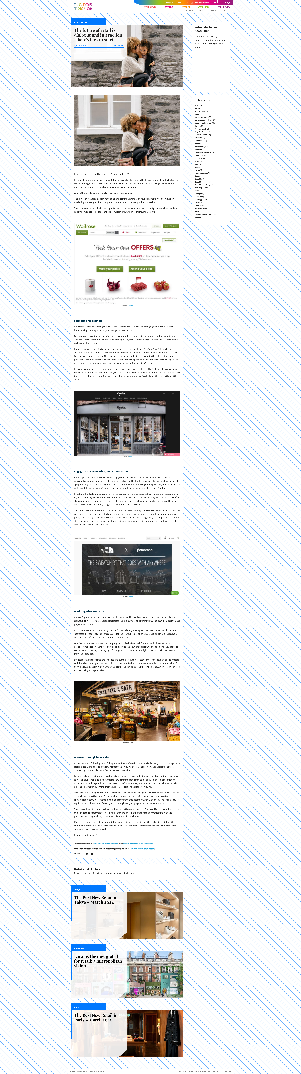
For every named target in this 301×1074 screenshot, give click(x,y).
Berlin (197, 108)
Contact (226, 10)
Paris (197, 170)
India (197, 143)
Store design (200, 196)
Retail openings (201, 188)
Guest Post (199, 140)
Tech (197, 202)
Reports (186, 7)
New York (198, 164)
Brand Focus (200, 111)
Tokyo (197, 205)
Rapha (130, 456)
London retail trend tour (141, 848)
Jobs (179, 1071)
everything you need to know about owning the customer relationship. (138, 843)
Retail (197, 179)
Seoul (197, 190)
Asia (196, 105)
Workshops (204, 7)
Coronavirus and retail (204, 120)
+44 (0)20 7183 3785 (174, 3)
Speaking (169, 7)
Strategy (198, 199)
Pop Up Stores (201, 173)
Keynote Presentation (204, 152)
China (197, 114)
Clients (189, 10)
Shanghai (199, 193)
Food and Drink (201, 135)
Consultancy (224, 7)
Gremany (198, 137)
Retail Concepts (201, 182)
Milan (197, 161)
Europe (198, 126)
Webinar (198, 217)
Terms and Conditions (222, 1071)
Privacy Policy (206, 1071)
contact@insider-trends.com (196, 3)
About (202, 10)
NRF (196, 167)
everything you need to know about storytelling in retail (106, 843)
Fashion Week (200, 129)
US (196, 211)
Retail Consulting (202, 185)
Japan (197, 149)
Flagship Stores (201, 132)
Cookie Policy (193, 1071)
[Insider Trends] (83, 10)
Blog (213, 10)
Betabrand (130, 596)
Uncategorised (201, 208)
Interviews (199, 146)
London (198, 155)
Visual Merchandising (204, 214)
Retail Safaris (149, 7)
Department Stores (203, 123)
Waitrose (131, 305)
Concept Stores (201, 117)
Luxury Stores (200, 158)
